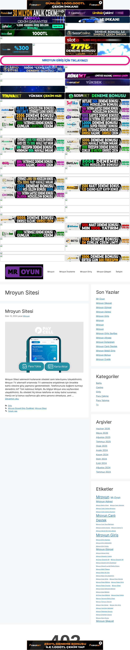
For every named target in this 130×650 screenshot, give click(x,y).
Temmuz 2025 (103, 441)
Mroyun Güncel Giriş (102, 553)
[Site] (32, 102)
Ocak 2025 (101, 446)
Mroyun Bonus (103, 355)
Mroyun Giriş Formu (102, 546)
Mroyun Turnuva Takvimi (104, 602)
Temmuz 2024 (103, 472)
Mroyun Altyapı (103, 337)
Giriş (10, 406)
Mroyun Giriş (86, 271)
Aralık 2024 (102, 450)
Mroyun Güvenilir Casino (104, 556)
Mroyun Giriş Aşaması (103, 540)
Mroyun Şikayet (104, 271)
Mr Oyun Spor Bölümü (103, 595)
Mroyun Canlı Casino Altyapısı (105, 508)
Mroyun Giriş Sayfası (106, 333)
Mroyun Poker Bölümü (103, 582)
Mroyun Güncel (103, 307)
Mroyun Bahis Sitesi (102, 505)
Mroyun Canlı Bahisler (117, 505)
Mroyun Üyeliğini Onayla (104, 615)
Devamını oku (12, 399)
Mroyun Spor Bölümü (102, 592)
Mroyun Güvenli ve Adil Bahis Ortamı (107, 566)
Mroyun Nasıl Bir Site (103, 572)
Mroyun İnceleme (67, 271)
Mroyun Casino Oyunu (103, 528)
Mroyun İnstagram (105, 342)
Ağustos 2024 (103, 467)
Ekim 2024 (101, 459)
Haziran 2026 (103, 428)
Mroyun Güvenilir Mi (117, 559)
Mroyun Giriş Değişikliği (104, 543)
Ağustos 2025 (103, 437)
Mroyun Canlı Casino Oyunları (105, 512)
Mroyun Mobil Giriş (105, 350)
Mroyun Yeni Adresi (102, 605)
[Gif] (65, 136)
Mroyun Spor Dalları (117, 595)
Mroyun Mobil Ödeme (103, 569)
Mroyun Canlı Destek (106, 346)
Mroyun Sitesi (19, 311)
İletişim (119, 271)
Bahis (99, 383)
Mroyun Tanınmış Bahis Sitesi (105, 598)
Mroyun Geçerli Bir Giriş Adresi (106, 531)
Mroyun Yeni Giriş (115, 605)
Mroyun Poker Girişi (117, 582)
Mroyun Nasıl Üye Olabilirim (105, 576)
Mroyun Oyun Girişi (102, 579)
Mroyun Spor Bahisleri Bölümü (105, 589)
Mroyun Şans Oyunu (102, 618)
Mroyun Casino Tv (117, 528)
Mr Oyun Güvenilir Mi (102, 559)
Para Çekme (102, 396)
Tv (97, 404)
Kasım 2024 (102, 454)
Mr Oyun (100, 299)
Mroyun (50, 271)
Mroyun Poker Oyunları (103, 585)
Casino (99, 387)
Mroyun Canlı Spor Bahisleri (105, 524)
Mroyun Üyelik (103, 359)
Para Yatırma (102, 400)
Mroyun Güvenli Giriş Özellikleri (21, 408)
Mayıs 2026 (102, 433)
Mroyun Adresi (103, 311)
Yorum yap (12, 411)
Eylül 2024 (101, 463)
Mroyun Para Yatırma (116, 579)
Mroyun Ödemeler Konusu (104, 611)
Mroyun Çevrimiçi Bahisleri (104, 608)
